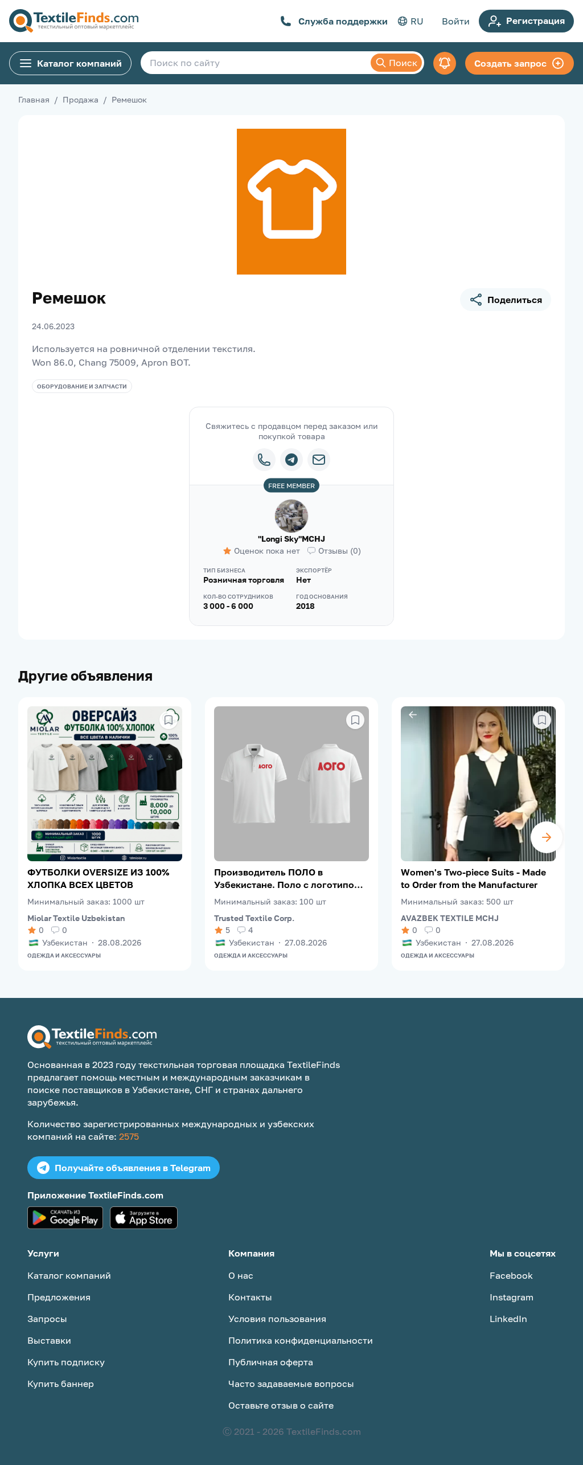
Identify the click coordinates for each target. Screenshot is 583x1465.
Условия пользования (277, 1318)
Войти (456, 21)
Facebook (511, 1275)
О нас (240, 1275)
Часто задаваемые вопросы (291, 1383)
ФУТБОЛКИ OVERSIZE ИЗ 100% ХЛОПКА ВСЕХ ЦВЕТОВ (98, 878)
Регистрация (535, 20)
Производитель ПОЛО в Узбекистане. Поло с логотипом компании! (287, 878)
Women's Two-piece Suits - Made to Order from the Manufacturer (473, 878)
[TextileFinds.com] (73, 21)
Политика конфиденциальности (300, 1340)
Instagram (511, 1297)
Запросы (47, 1318)
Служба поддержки (343, 21)
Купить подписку (66, 1362)
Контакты (250, 1297)
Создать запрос (510, 63)
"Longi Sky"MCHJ (291, 538)
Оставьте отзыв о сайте (281, 1405)
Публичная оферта (270, 1362)
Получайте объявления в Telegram (133, 1167)
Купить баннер (60, 1383)
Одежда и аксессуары (64, 955)
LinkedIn (508, 1318)
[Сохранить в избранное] (168, 720)
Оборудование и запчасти (82, 386)
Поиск (403, 62)
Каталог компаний (79, 63)
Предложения (59, 1297)
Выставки (49, 1340)
